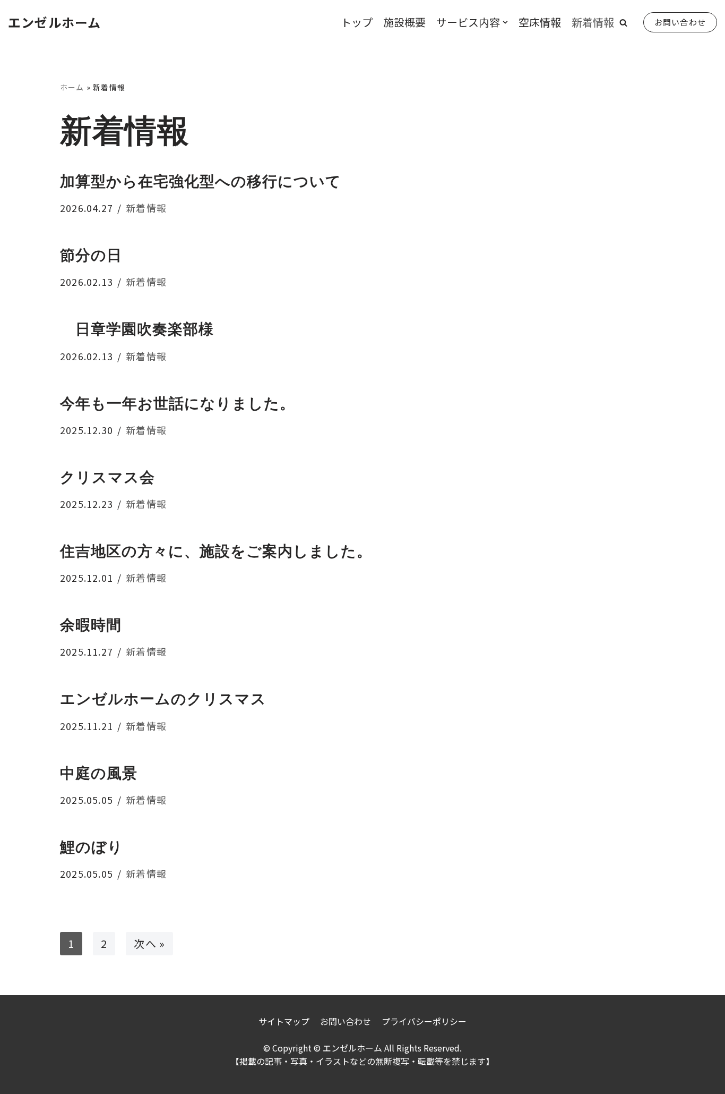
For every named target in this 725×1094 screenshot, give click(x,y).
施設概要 (404, 22)
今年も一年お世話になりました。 (177, 403)
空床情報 (540, 22)
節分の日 (91, 255)
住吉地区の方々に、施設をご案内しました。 (216, 551)
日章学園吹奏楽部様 (137, 329)
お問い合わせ (680, 22)
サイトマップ (283, 1021)
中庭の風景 (98, 773)
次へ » (149, 943)
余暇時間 (91, 625)
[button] (623, 23)
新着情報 (593, 22)
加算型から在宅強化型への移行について (200, 181)
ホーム (72, 87)
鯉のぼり (91, 847)
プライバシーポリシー (424, 1021)
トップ (357, 22)
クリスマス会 (107, 477)
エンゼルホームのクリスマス (163, 699)
